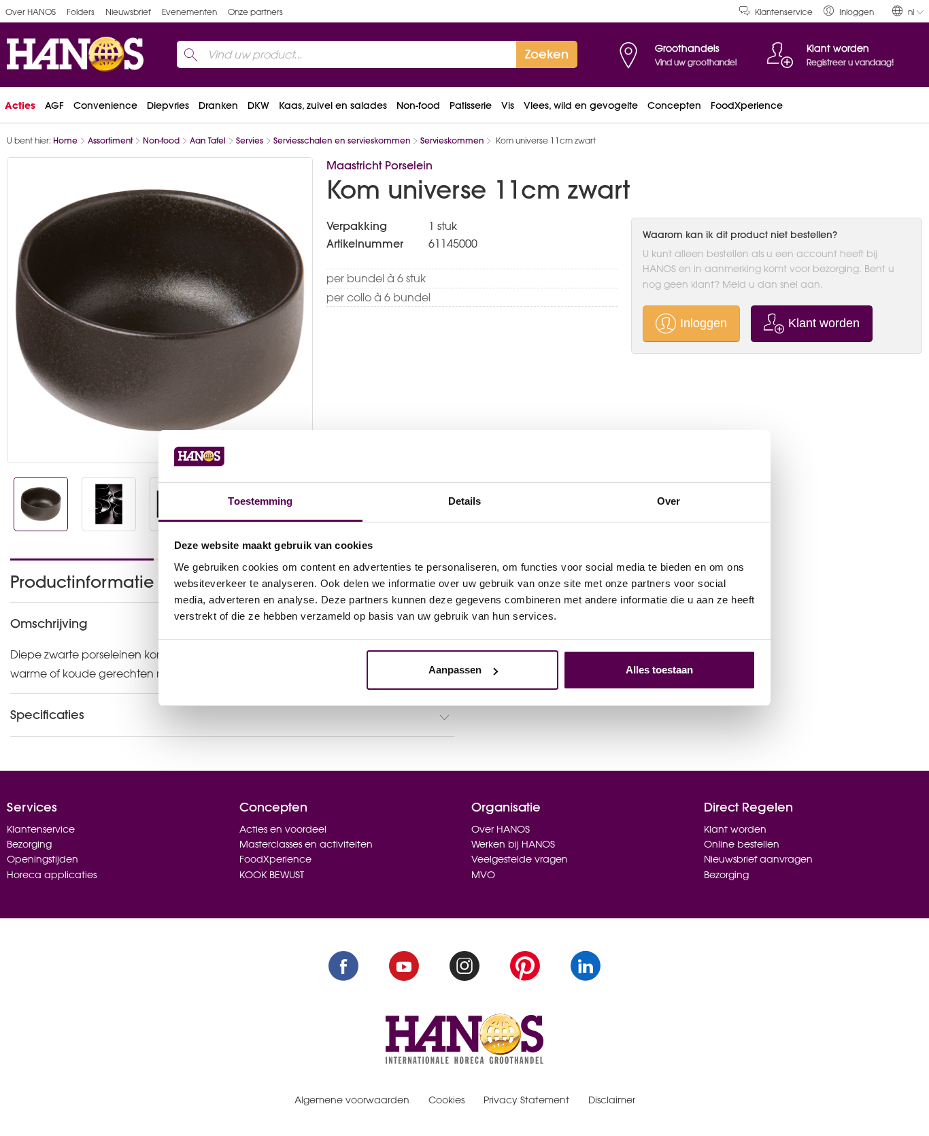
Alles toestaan (659, 669)
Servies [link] (249, 140)
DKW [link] (258, 105)
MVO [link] (483, 875)
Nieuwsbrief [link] (128, 12)
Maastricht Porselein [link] (379, 165)
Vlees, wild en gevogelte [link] (581, 105)
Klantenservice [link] (784, 12)
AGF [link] (54, 105)
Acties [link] (20, 105)
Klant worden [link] (735, 829)
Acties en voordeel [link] (282, 829)
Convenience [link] (105, 105)
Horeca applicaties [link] (52, 875)
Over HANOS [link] (30, 12)
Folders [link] (81, 12)
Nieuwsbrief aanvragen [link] (758, 859)
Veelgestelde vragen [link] (519, 859)
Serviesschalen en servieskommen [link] (341, 140)
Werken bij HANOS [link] (513, 844)
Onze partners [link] (255, 12)
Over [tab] (668, 501)
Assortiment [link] (110, 140)
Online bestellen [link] (741, 844)
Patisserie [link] (471, 105)
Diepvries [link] (168, 105)
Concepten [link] (674, 105)
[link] (848, 11)
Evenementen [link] (189, 12)
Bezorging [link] (29, 844)
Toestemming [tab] (260, 501)
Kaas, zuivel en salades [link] (333, 105)
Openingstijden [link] (42, 859)
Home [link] (65, 140)
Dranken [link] (218, 105)
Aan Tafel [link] (208, 140)
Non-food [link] (418, 105)
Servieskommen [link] (452, 140)
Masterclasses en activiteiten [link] (306, 844)
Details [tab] (465, 501)
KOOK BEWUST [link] (271, 875)
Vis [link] (507, 105)
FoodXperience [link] (747, 105)
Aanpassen (455, 669)
